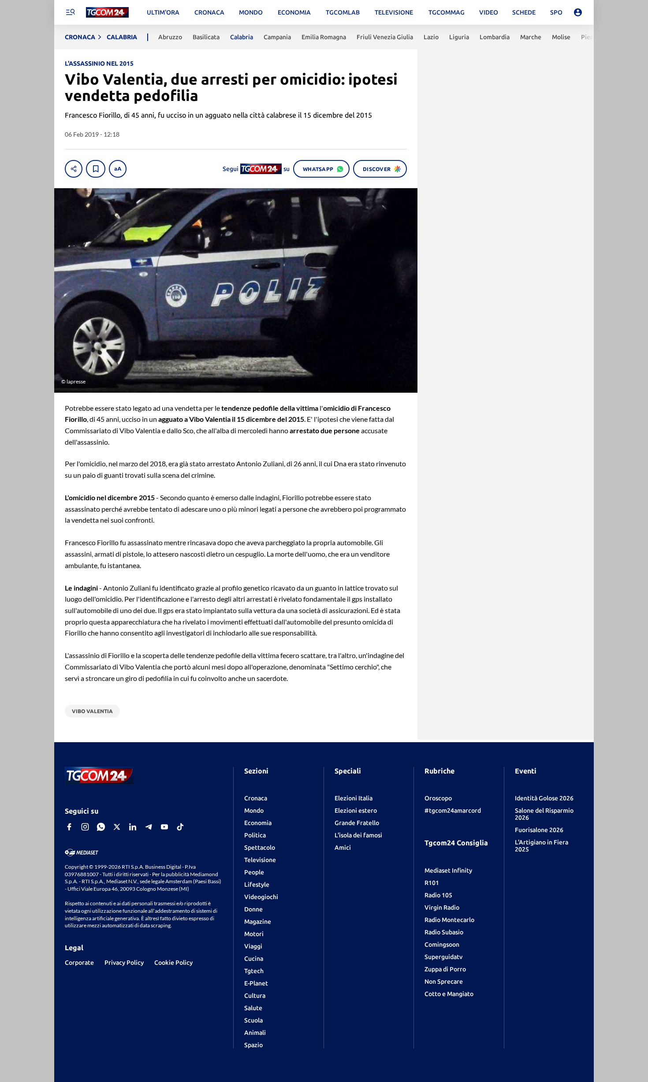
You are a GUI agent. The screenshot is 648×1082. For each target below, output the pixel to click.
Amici (343, 847)
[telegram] (148, 826)
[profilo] (578, 12)
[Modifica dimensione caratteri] (118, 169)
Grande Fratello (357, 822)
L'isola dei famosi (358, 835)
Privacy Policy (124, 962)
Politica (255, 835)
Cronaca (255, 798)
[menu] (70, 12)
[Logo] (107, 12)
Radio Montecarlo (449, 919)
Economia (258, 822)
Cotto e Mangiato (449, 993)
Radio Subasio (444, 932)
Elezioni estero (356, 810)
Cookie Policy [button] (173, 962)
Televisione (260, 859)
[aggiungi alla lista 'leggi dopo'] (95, 169)
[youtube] (164, 826)
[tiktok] (180, 826)
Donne (253, 909)
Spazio (253, 1045)
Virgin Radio (442, 907)
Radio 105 (438, 895)
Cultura (254, 995)
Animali (255, 1032)
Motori (254, 933)
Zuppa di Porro (445, 969)
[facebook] (69, 826)
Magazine (257, 921)
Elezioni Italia (353, 798)
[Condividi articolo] (73, 169)
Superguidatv (443, 956)
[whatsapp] (101, 826)
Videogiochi (261, 896)
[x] (116, 826)
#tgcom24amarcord (453, 810)
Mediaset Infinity (448, 870)
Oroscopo (438, 798)
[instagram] (85, 826)
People (254, 872)
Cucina (253, 958)
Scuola (253, 1020)
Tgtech (254, 970)
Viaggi (253, 946)
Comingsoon (442, 944)
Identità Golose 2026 (544, 798)
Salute (253, 1007)
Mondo (254, 810)
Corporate (79, 962)
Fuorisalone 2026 (539, 829)
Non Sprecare (444, 981)
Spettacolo (259, 847)
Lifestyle (256, 884)
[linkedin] (132, 826)
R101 (432, 882)
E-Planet (256, 983)
